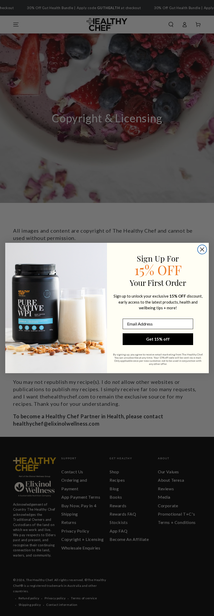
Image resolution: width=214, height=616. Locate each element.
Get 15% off (158, 338)
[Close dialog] (202, 249)
